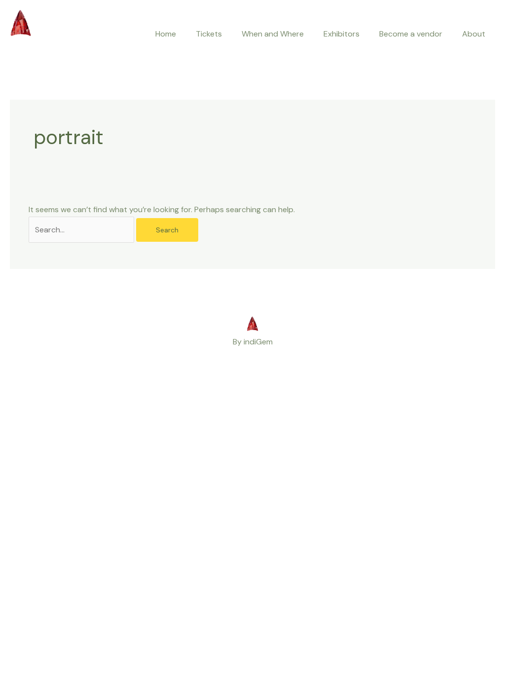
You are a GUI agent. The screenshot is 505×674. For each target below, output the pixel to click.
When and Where (273, 34)
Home (165, 34)
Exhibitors (342, 34)
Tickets (209, 34)
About (473, 34)
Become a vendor (410, 34)
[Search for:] (82, 230)
